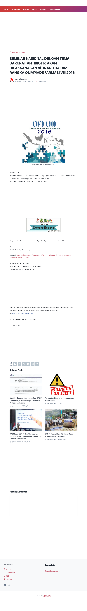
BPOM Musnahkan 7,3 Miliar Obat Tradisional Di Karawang (59, 435)
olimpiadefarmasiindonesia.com (23, 313)
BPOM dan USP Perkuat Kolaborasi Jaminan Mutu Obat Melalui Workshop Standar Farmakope (25, 436)
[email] (37, 364)
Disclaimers (10, 573)
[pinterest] (32, 364)
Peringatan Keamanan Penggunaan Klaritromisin (59, 399)
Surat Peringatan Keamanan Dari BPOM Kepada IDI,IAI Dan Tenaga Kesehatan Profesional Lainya (26, 400)
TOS (7, 576)
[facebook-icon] (5, 585)
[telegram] (28, 364)
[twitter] (19, 364)
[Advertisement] (45, 31)
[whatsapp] (24, 364)
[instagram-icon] (9, 585)
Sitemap (8, 579)
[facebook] (15, 364)
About (8, 569)
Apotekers (47, 596)
